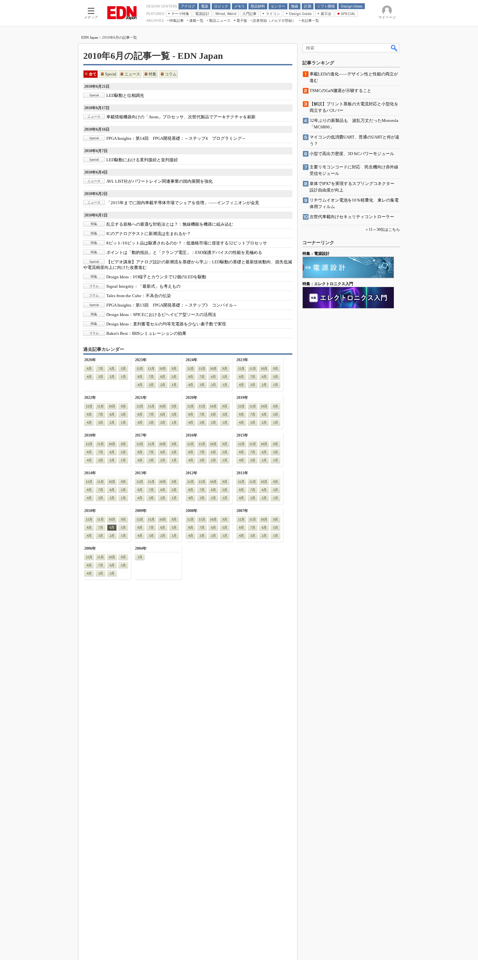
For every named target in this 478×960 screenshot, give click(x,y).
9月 (174, 368)
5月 (123, 368)
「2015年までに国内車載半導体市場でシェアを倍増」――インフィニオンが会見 (182, 202)
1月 (123, 376)
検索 (394, 47)
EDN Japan (89, 37)
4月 (89, 376)
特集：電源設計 (316, 253)
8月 (89, 368)
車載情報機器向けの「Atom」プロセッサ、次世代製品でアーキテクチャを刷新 (181, 116)
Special (110, 74)
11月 (151, 368)
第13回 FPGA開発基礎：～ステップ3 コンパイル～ (171, 305)
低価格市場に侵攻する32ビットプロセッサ (186, 243)
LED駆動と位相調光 (125, 95)
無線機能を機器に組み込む (169, 224)
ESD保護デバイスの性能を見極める (184, 252)
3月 (100, 376)
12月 (140, 368)
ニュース (132, 74)
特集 (152, 74)
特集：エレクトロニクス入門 (327, 284)
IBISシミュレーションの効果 (146, 333)
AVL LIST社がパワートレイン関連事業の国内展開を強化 (159, 181)
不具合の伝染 (138, 295)
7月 (100, 368)
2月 (112, 376)
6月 (112, 368)
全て (93, 74)
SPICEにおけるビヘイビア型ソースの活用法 (161, 314)
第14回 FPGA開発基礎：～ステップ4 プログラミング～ (176, 138)
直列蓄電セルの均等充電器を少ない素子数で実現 (166, 324)
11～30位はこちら (384, 229)
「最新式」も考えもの (143, 286)
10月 (162, 368)
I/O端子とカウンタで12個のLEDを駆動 (156, 276)
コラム (171, 74)
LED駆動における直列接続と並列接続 (142, 159)
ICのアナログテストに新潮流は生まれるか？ (148, 233)
